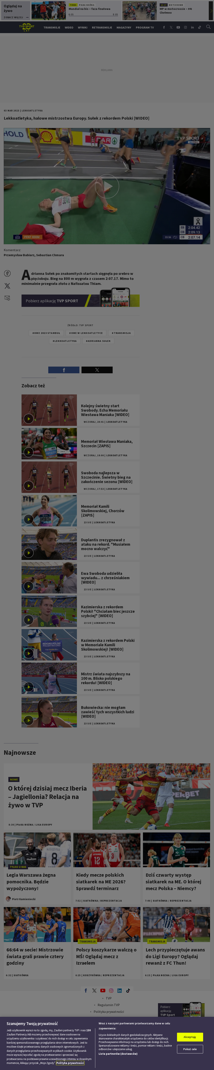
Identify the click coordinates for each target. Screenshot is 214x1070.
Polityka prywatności (70, 1063)
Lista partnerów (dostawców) (118, 1054)
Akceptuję (190, 1037)
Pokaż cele (190, 1049)
